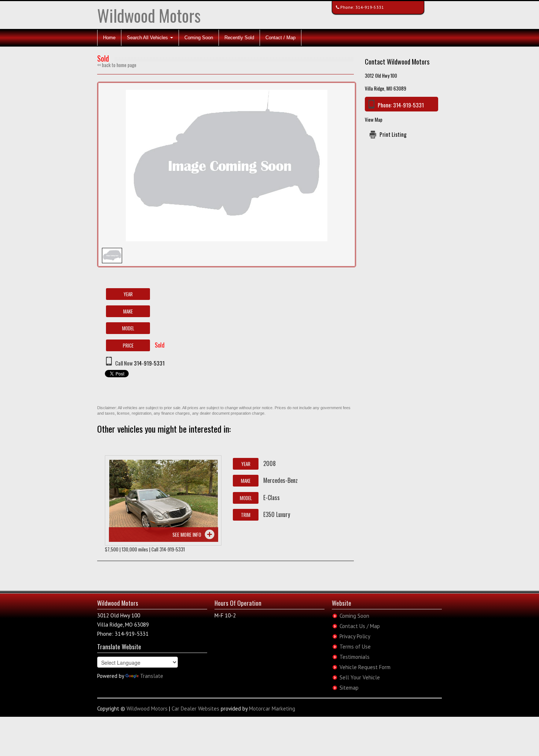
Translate (151, 675)
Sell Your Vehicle (360, 677)
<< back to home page (116, 65)
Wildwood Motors (149, 15)
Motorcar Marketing (272, 708)
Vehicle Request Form (365, 667)
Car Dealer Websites (195, 708)
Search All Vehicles (148, 37)
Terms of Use (355, 646)
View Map (373, 119)
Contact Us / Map (360, 626)
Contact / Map (280, 37)
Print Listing (393, 134)
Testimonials (355, 656)
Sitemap (349, 687)
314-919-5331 (369, 7)
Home (109, 37)
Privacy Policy (355, 636)
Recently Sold (239, 37)
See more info (186, 534)
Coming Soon (198, 37)
